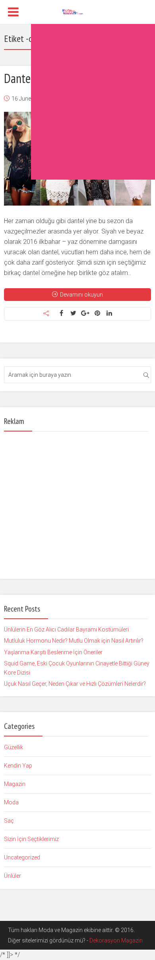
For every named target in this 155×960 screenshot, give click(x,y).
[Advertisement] (77, 102)
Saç (9, 820)
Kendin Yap (18, 765)
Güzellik (13, 747)
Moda (11, 802)
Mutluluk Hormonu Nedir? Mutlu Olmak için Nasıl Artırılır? (73, 640)
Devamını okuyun (81, 294)
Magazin (14, 784)
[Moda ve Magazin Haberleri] (78, 11)
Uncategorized (22, 857)
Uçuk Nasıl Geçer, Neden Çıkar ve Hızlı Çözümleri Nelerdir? (75, 684)
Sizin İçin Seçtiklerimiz (31, 839)
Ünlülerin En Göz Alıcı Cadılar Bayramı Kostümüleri (66, 629)
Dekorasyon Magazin (116, 940)
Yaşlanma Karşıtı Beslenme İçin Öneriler (53, 652)
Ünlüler (12, 876)
